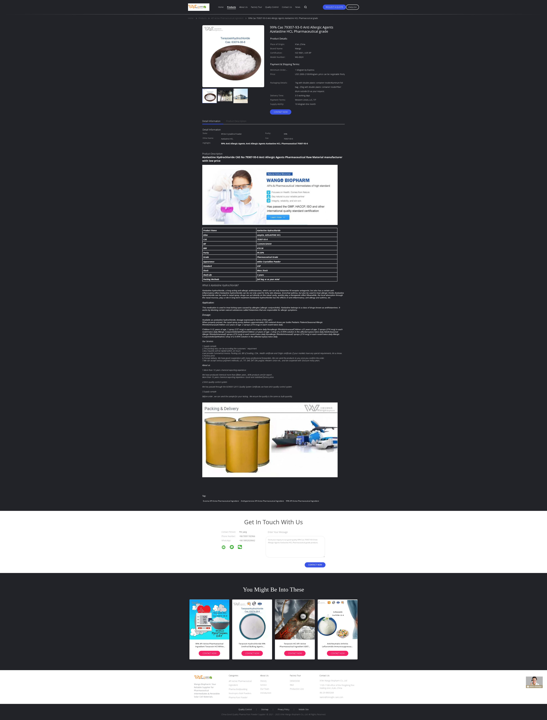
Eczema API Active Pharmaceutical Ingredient (221, 501)
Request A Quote (334, 7)
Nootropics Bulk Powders (240, 693)
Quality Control (271, 7)
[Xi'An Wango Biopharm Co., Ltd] (225, 547)
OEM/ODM (295, 681)
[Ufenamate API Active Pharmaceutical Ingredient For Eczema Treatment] (295, 619)
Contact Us (287, 7)
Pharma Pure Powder (238, 697)
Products (231, 7)
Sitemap (264, 709)
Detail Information (211, 121)
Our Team (264, 689)
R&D (292, 685)
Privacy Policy (283, 709)
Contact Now (281, 112)
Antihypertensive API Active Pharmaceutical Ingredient (262, 501)
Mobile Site (304, 709)
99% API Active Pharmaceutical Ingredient (302, 501)
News (297, 7)
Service (263, 685)
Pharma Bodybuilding (238, 689)
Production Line (297, 689)
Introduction (265, 693)
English (352, 7)
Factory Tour (256, 7)
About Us (243, 7)
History (263, 681)
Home (221, 7)
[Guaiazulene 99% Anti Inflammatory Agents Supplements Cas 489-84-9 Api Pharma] (252, 619)
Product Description (236, 121)
